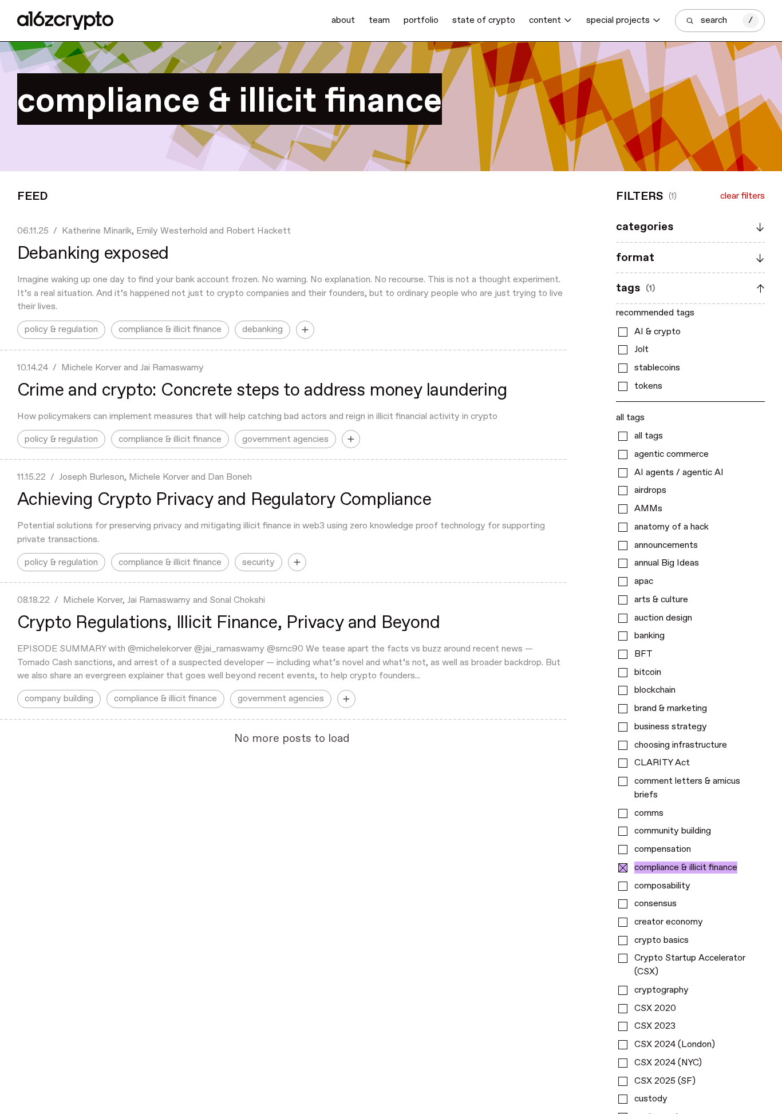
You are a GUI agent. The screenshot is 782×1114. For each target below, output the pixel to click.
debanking (262, 329)
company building (59, 699)
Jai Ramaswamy (172, 368)
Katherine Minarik (97, 231)
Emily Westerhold (171, 231)
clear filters (742, 197)
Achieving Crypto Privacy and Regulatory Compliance (224, 500)
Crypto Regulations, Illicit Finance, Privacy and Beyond (228, 623)
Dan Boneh (230, 477)
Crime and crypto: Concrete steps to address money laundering (262, 390)
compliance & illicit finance (170, 329)
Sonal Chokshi (237, 600)
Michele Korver (91, 368)
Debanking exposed (93, 254)
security (258, 562)
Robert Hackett (258, 231)
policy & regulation (61, 329)
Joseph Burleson (91, 477)
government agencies (285, 439)
